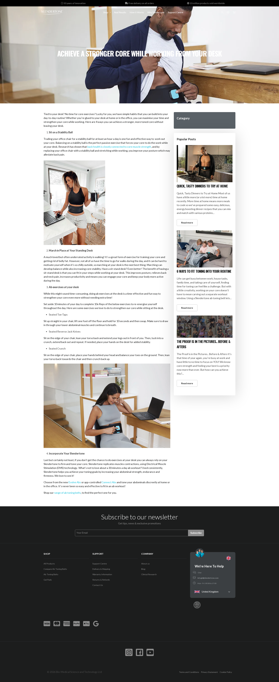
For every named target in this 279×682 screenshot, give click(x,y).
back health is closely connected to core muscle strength (119, 146)
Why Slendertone (155, 12)
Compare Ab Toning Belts (55, 569)
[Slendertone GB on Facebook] (139, 652)
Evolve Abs (74, 482)
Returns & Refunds (101, 579)
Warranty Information (102, 574)
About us (145, 563)
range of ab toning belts (67, 492)
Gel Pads (48, 579)
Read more (187, 222)
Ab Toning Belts (51, 574)
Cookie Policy (226, 672)
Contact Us (97, 585)
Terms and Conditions (189, 672)
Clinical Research (149, 574)
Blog (143, 569)
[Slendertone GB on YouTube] (150, 652)
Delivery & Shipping (101, 569)
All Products (49, 563)
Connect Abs (109, 482)
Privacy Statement (209, 672)
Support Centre (175, 12)
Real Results (120, 12)
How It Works (137, 12)
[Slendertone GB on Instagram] (129, 652)
